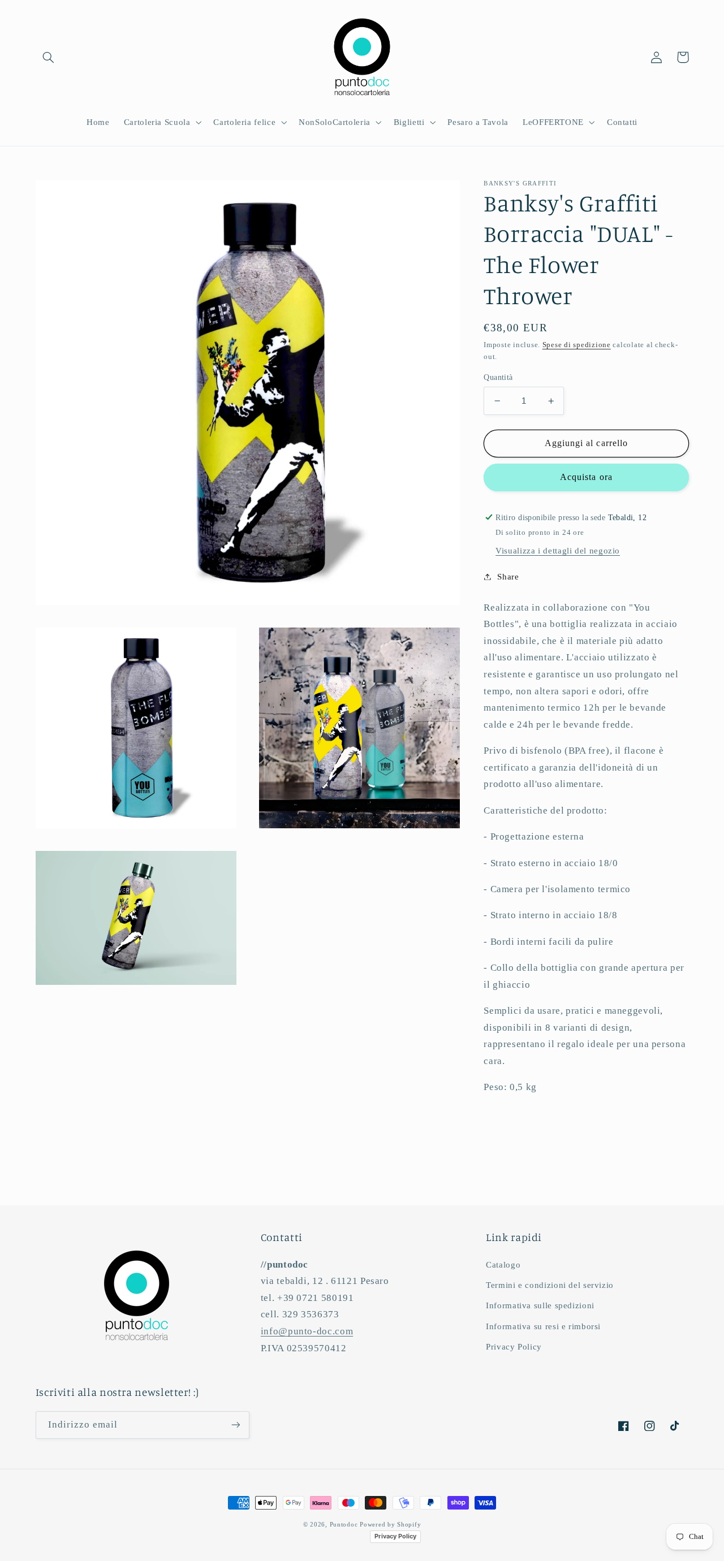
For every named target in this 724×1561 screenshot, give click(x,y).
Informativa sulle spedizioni (540, 1305)
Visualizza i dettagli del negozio (557, 550)
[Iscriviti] (235, 1425)
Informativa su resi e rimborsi (543, 1326)
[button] (49, 57)
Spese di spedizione (576, 345)
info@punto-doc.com (307, 1331)
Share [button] (508, 576)
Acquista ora (586, 477)
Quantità (498, 377)
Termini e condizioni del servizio (550, 1285)
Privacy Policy (514, 1346)
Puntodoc (344, 1524)
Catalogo (503, 1264)
